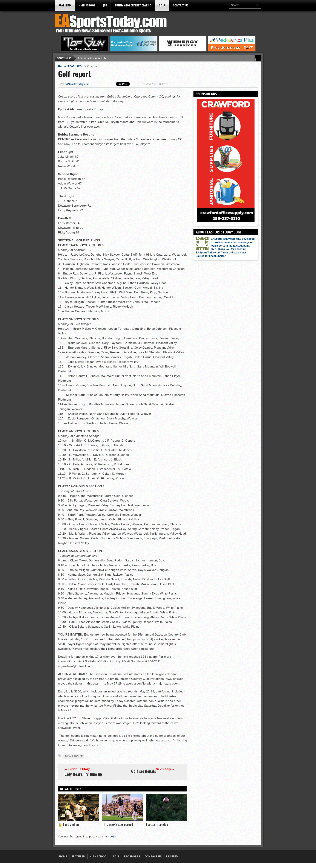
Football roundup (157, 824)
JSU (105, 5)
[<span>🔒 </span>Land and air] (78, 820)
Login (113, 836)
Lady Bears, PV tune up (83, 774)
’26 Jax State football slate (96, 58)
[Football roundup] (166, 820)
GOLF (162, 5)
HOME (63, 856)
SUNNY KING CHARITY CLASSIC (133, 5)
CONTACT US (181, 5)
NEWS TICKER (74, 756)
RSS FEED (172, 856)
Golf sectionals (143, 771)
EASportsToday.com (76, 84)
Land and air (68, 824)
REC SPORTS (132, 856)
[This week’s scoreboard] (122, 820)
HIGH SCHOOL (87, 5)
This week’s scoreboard (117, 824)
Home (62, 66)
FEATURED (65, 5)
